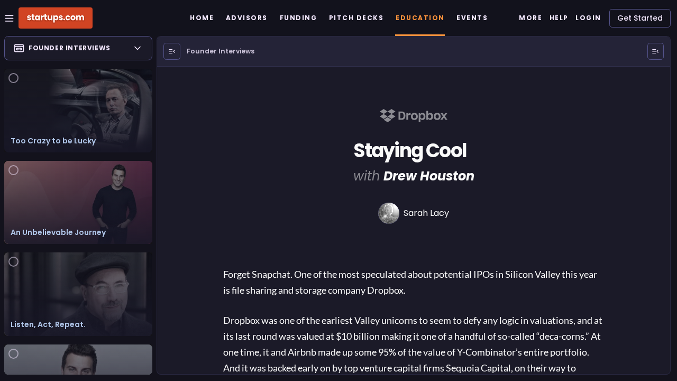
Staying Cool (409, 150)
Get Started (640, 18)
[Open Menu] (171, 51)
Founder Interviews (220, 51)
